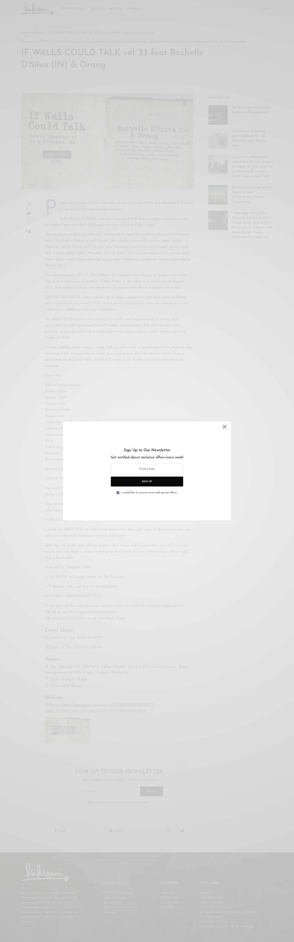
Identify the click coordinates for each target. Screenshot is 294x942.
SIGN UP (147, 481)
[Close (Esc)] (224, 428)
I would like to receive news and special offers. (149, 492)
